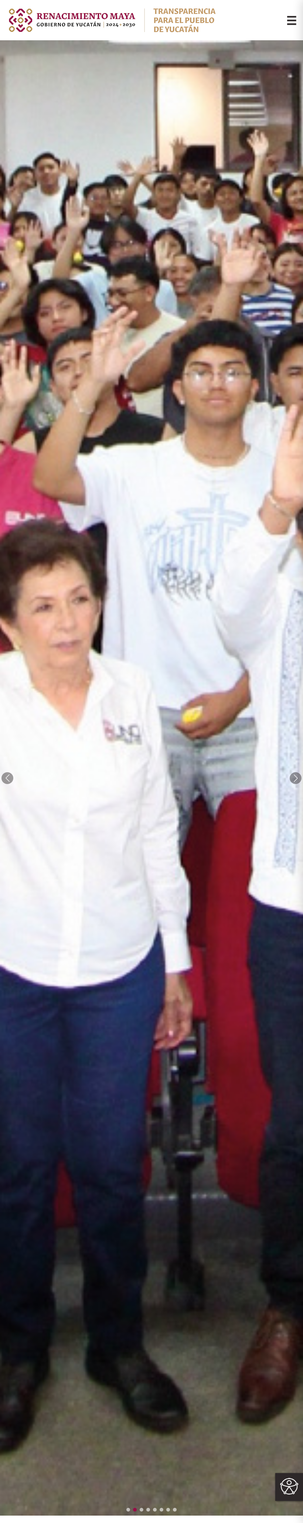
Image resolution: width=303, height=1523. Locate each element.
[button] (128, 1510)
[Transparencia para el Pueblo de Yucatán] (111, 20)
